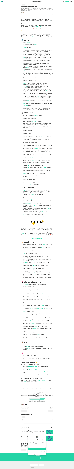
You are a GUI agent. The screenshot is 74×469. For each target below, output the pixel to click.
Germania (25, 86)
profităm (34, 274)
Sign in (71, 1)
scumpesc (26, 105)
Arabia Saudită (26, 153)
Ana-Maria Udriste (27, 433)
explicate (37, 182)
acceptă (39, 162)
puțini (42, 211)
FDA (24, 135)
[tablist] (25, 417)
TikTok (24, 269)
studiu (33, 171)
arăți (24, 278)
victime (49, 126)
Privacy (36, 462)
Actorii (24, 62)
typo (25, 355)
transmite (38, 181)
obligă (28, 100)
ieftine (24, 292)
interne (46, 90)
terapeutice (28, 67)
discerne (24, 301)
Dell (23, 313)
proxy (33, 268)
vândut (42, 200)
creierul (26, 357)
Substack (32, 467)
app (35, 286)
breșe (38, 334)
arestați (29, 168)
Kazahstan (34, 160)
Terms (38, 462)
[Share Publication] (63, 1)
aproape (36, 148)
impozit (49, 145)
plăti (28, 178)
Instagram (43, 380)
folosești (28, 348)
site (25, 381)
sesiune (22, 233)
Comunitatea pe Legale (32, 366)
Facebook (38, 380)
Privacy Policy (43, 451)
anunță (29, 320)
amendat (28, 255)
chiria (44, 244)
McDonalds (25, 309)
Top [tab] (22, 427)
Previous (24, 410)
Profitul (24, 214)
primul (29, 106)
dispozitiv (32, 157)
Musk (45, 167)
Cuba (24, 70)
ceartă (28, 165)
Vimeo (24, 253)
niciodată (48, 208)
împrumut (32, 194)
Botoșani (29, 132)
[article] (37, 432)
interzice (39, 96)
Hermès (24, 103)
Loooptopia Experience (32, 199)
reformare (25, 79)
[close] (45, 436)
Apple (24, 303)
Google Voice (25, 284)
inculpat (24, 83)
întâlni (34, 272)
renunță (45, 129)
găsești (27, 346)
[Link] (20, 40)
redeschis (38, 154)
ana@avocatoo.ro (34, 36)
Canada (24, 53)
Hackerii (24, 287)
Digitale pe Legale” (37, 26)
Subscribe (67, 1)
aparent (35, 326)
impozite (28, 42)
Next (50, 410)
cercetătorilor (28, 94)
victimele (37, 298)
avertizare (25, 47)
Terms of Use (41, 450)
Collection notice (42, 462)
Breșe (24, 311)
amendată (29, 72)
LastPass (34, 328)
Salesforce (31, 308)
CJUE (24, 57)
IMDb (33, 260)
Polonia (24, 117)
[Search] (61, 1)
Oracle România (40, 308)
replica (44, 337)
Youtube (47, 380)
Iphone (42, 305)
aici (47, 28)
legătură (29, 184)
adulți (40, 332)
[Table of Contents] (1, 234)
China (30, 48)
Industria (24, 173)
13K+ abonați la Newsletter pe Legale (38, 371)
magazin (32, 163)
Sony (24, 150)
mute (37, 124)
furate (38, 329)
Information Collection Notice (37, 451)
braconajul (34, 121)
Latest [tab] (25, 427)
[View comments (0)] (25, 15)
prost (41, 196)
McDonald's (25, 175)
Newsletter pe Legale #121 (26, 430)
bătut (42, 136)
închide (35, 205)
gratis (30, 344)
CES (30, 336)
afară (28, 167)
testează (25, 262)
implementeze (32, 323)
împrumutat (34, 212)
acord (32, 60)
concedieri (36, 115)
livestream (40, 119)
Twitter (46, 308)
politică (42, 247)
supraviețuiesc (28, 203)
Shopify (24, 190)
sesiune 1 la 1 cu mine (33, 369)
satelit (31, 317)
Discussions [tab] (28, 427)
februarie (39, 251)
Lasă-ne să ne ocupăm (27, 374)
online (35, 44)
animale (28, 143)
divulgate (34, 265)
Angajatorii (25, 314)
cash (33, 216)
